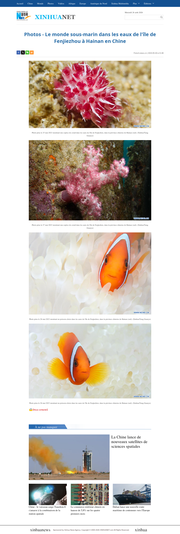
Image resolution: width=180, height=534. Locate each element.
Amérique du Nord (98, 3)
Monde (40, 3)
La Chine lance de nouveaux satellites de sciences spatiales (129, 441)
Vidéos (61, 3)
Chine (30, 3)
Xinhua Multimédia (120, 3)
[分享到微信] (27, 52)
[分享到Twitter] (23, 52)
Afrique (71, 3)
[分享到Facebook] (18, 52)
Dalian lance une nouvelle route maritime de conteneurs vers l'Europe (131, 508)
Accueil (20, 3)
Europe (83, 3)
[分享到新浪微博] (32, 52)
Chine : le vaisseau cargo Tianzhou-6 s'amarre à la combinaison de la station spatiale (47, 510)
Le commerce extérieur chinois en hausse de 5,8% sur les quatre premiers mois (88, 510)
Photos (51, 3)
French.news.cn (140, 53)
